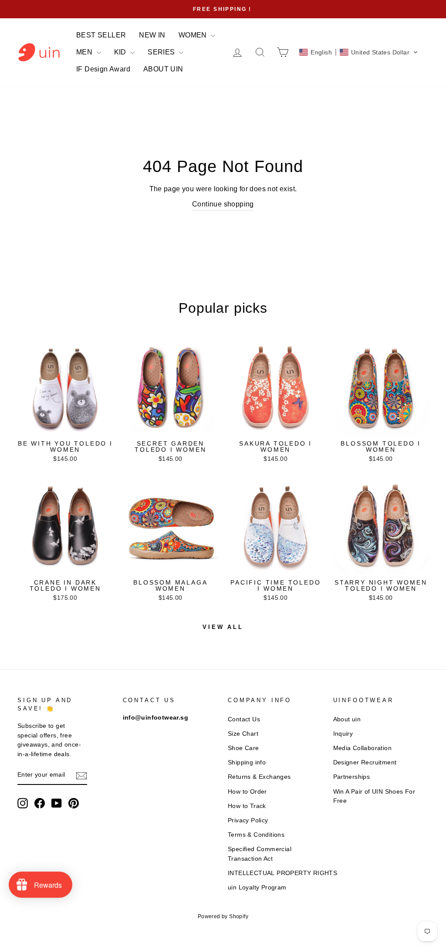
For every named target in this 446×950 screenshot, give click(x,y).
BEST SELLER (101, 35)
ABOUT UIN (163, 69)
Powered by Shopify (223, 916)
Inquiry (343, 733)
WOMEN (194, 35)
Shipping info (247, 762)
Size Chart (243, 733)
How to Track (247, 806)
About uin (347, 719)
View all (223, 627)
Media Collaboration (362, 748)
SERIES (162, 52)
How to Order (247, 791)
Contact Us (244, 719)
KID (121, 52)
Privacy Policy (248, 820)
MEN (85, 52)
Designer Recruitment (365, 762)
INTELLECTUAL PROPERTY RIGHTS (282, 873)
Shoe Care (243, 748)
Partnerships (351, 777)
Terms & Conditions (256, 835)
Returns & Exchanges (259, 777)
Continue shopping (223, 204)
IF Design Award (103, 69)
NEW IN (152, 35)
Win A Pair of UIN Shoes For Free (374, 796)
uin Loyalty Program (257, 887)
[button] (359, 52)
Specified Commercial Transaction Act (259, 854)
